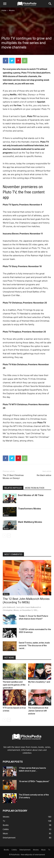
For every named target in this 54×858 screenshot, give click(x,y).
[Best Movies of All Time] (10, 498)
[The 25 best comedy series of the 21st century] (10, 798)
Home (4, 10)
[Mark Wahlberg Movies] (10, 525)
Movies (12, 10)
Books (6, 850)
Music (43, 850)
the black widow (44, 475)
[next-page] (9, 535)
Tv (4, 704)
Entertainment (9, 678)
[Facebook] (5, 60)
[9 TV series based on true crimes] (14, 697)
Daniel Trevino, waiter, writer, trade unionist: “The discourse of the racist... (34, 645)
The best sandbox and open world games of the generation (14, 685)
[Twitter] (12, 60)
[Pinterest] (18, 60)
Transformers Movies (29, 508)
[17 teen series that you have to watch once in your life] (10, 771)
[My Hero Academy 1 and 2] (39, 671)
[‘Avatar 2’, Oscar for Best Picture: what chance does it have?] (10, 619)
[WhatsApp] (24, 60)
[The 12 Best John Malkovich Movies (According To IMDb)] (27, 578)
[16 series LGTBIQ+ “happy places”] (10, 785)
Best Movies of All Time (30, 495)
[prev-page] (4, 535)
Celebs (14, 850)
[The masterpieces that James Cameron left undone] (39, 697)
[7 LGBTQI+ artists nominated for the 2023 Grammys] (10, 633)
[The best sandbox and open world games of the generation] (14, 671)
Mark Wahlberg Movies (30, 522)
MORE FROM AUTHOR (34, 488)
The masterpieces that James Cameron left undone (38, 711)
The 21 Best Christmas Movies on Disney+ (13, 476)
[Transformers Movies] (10, 512)
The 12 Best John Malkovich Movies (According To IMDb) (26, 600)
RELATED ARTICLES (13, 488)
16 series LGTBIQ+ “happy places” (34, 781)
